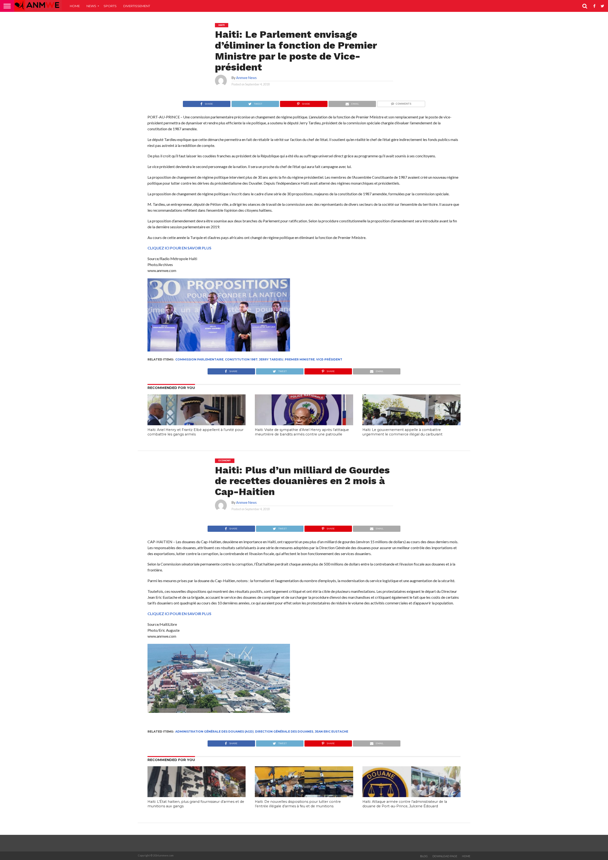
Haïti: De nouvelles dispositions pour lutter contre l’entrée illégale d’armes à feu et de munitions (298, 803)
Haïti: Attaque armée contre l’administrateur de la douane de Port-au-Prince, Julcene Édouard (404, 803)
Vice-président (329, 359)
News (91, 6)
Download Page (444, 856)
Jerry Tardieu (271, 359)
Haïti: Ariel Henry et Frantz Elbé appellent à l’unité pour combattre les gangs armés (195, 432)
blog (424, 856)
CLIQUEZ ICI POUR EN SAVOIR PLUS (179, 248)
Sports (110, 6)
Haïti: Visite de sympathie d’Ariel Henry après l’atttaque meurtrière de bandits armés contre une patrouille (302, 432)
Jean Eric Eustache (331, 731)
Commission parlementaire (199, 359)
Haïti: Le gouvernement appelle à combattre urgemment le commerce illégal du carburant (402, 432)
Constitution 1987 (241, 359)
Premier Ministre (300, 359)
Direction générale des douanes (284, 731)
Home (75, 6)
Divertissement (136, 6)
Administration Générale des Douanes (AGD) (214, 731)
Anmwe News (246, 78)
